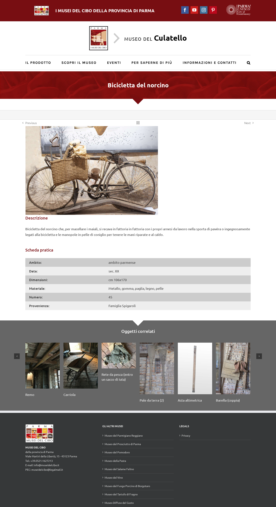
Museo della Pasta (115, 465)
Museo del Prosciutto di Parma (123, 449)
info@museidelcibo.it (46, 470)
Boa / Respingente (77, 400)
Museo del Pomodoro (117, 457)
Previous (31, 123)
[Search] (249, 62)
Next (247, 123)
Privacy (186, 440)
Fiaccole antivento (230, 372)
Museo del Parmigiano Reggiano (124, 440)
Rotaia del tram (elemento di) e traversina (189, 376)
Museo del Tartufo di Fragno (121, 499)
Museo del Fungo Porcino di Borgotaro (127, 491)
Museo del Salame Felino (119, 474)
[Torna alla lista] (138, 123)
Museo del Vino (114, 482)
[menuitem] (40, 62)
